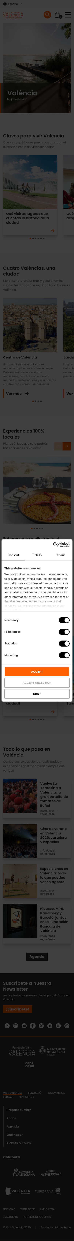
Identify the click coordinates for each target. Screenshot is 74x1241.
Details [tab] (37, 555)
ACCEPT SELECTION (37, 682)
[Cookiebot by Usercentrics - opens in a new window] (53, 544)
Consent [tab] (13, 555)
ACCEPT (37, 671)
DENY (37, 693)
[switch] (64, 632)
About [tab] (61, 555)
